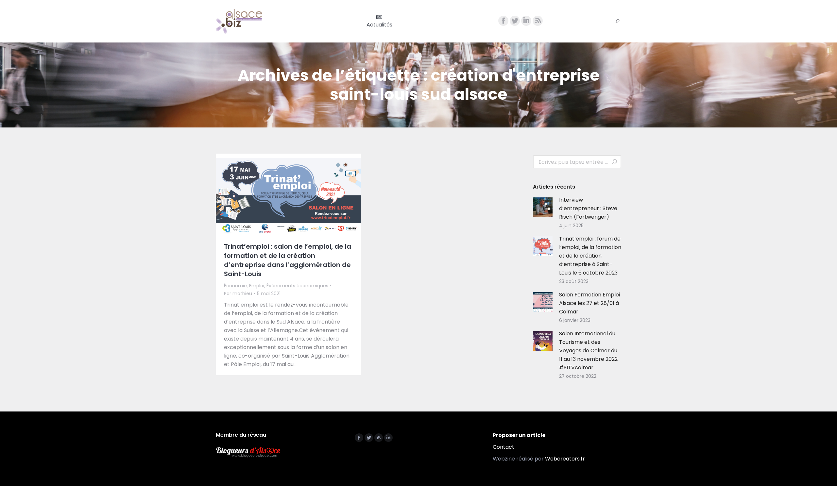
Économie (235, 285)
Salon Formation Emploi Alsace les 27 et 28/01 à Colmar (589, 303)
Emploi (256, 285)
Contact (503, 447)
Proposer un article (519, 435)
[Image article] (543, 207)
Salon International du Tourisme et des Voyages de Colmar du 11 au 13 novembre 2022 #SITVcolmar (588, 350)
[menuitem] (379, 21)
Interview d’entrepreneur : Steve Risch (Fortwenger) (588, 208)
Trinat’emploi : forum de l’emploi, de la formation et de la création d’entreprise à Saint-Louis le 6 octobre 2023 (590, 256)
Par (238, 293)
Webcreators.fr (565, 458)
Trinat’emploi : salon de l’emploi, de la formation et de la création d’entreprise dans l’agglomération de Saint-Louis (287, 260)
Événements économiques (297, 285)
